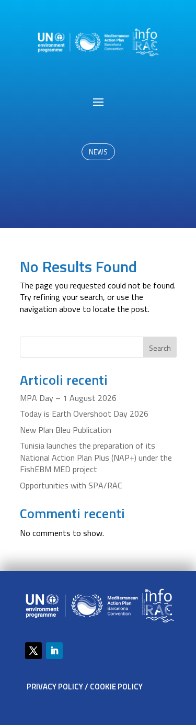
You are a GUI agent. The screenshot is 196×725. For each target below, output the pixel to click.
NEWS (98, 152)
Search (160, 347)
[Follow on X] (33, 650)
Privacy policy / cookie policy (85, 687)
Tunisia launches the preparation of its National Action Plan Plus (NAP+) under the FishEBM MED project (96, 457)
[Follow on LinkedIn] (54, 650)
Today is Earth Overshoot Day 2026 (84, 413)
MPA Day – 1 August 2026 (68, 398)
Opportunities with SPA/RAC (71, 485)
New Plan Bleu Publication (65, 429)
